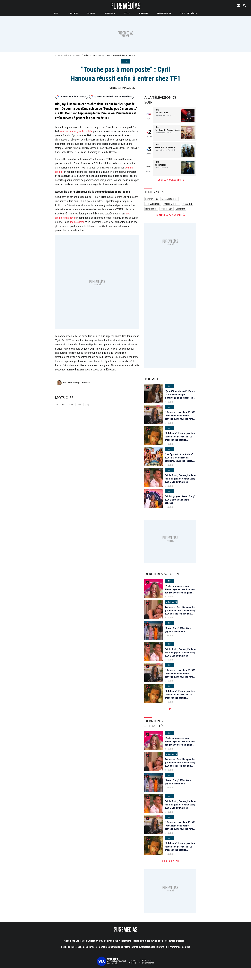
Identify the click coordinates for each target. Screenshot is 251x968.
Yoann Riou (187, 204)
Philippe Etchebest (171, 204)
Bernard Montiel (151, 199)
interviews (109, 13)
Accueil (57, 55)
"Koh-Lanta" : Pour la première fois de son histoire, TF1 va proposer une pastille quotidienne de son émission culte (180, 440)
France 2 (149, 136)
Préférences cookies (180, 947)
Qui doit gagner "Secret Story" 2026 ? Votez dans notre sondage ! (180, 499)
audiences (73, 13)
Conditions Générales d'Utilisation (81, 940)
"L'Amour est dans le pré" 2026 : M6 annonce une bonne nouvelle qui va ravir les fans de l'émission (180, 417)
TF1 (148, 119)
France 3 (149, 154)
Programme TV (164, 13)
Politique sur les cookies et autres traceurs (162, 940)
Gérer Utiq (162, 947)
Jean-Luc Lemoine (152, 204)
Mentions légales (130, 940)
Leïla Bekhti (180, 209)
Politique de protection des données (79, 947)
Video (78, 55)
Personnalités (67, 404)
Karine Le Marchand (170, 199)
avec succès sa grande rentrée (76, 131)
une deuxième (77, 221)
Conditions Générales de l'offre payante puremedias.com (127, 947)
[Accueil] (125, 5)
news (56, 13)
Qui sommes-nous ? (110, 940)
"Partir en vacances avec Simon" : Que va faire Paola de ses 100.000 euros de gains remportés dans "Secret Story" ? (180, 593)
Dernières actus (68, 55)
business (143, 13)
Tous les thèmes (188, 13)
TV (57, 404)
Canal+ (148, 171)
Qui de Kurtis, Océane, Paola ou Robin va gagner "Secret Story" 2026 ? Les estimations (180, 478)
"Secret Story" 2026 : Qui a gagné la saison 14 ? (178, 630)
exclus (127, 13)
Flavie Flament (151, 209)
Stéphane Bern (167, 209)
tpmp (87, 404)
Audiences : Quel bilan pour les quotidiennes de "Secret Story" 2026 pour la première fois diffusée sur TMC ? (180, 612)
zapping (91, 13)
